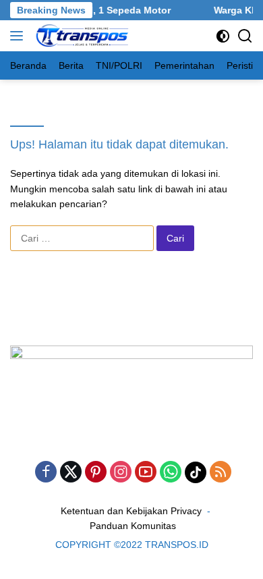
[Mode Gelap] (223, 36)
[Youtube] (145, 473)
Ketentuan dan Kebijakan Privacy (131, 510)
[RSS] (220, 473)
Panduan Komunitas (133, 525)
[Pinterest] (96, 473)
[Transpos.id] (81, 35)
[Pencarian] (245, 36)
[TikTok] (195, 472)
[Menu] (19, 35)
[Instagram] (121, 473)
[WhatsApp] (170, 473)
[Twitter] (71, 473)
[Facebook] (46, 473)
